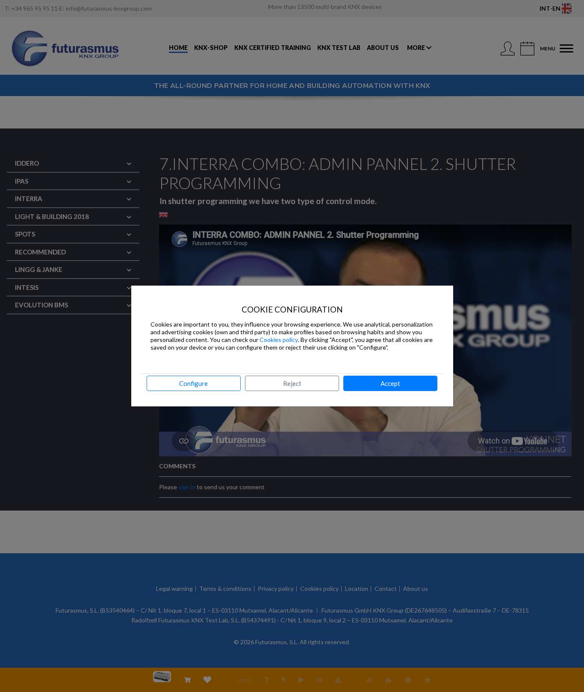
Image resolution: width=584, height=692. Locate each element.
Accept (390, 383)
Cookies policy (279, 339)
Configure (193, 383)
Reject (292, 383)
